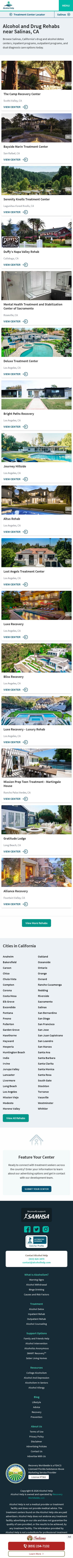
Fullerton (8, 1024)
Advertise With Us (36, 1456)
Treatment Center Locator (29, 14)
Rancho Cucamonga (50, 984)
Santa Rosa (44, 1075)
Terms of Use (36, 1431)
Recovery (36, 1412)
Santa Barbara (46, 1058)
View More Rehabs (36, 923)
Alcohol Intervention (36, 1343)
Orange (42, 973)
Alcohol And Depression (36, 1377)
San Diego (44, 1018)
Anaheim (8, 956)
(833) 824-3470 (36, 1258)
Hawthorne (10, 1035)
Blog (36, 1397)
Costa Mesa (9, 996)
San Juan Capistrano (50, 1035)
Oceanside (44, 962)
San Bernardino (47, 1013)
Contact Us (36, 1451)
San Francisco (46, 1024)
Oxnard (42, 979)
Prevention (36, 1417)
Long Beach (10, 1086)
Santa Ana (44, 1052)
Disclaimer (36, 1441)
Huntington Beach (14, 1052)
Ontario (42, 967)
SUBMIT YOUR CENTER (37, 1189)
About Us (36, 1426)
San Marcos (45, 1046)
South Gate (45, 1080)
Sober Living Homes (36, 1358)
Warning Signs (36, 1279)
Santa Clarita (46, 1063)
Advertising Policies (36, 1446)
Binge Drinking (36, 1289)
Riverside (43, 996)
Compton (8, 984)
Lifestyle (36, 1402)
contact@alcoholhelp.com (37, 1262)
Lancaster (9, 1075)
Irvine (6, 1063)
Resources (36, 1367)
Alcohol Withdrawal (36, 1284)
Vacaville (43, 1097)
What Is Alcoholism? (36, 1274)
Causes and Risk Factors (36, 1294)
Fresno (7, 1018)
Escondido (9, 1007)
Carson (7, 967)
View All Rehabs (15, 1118)
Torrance (43, 1091)
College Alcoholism (36, 1372)
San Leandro (45, 1041)
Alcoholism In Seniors (36, 1382)
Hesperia (8, 1046)
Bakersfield (9, 962)
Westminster (45, 1103)
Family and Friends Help (36, 1338)
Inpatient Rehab (36, 1314)
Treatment (36, 1304)
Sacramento (45, 1001)
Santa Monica (46, 1069)
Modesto (8, 1103)
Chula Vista (9, 979)
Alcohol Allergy (37, 1387)
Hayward (8, 1041)
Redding (43, 990)
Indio (6, 1058)
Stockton (43, 1086)
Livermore (9, 1080)
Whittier (43, 1108)
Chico (6, 973)
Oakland (43, 956)
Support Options (36, 1333)
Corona (7, 990)
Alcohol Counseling (36, 1323)
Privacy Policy (36, 1436)
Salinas (61, 14)
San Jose (43, 1029)
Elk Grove (8, 1001)
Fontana (8, 1013)
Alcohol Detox (36, 1309)
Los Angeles (10, 1091)
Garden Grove (11, 1029)
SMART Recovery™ (36, 1353)
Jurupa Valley (11, 1069)
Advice (36, 1407)
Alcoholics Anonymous (36, 1348)
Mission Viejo (11, 1097)
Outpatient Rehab (36, 1319)
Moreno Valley (11, 1108)
